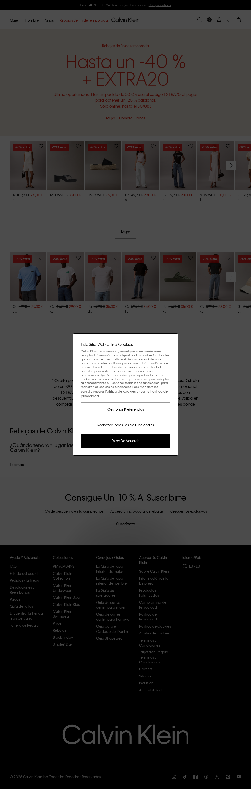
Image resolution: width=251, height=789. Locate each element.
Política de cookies (120, 391)
